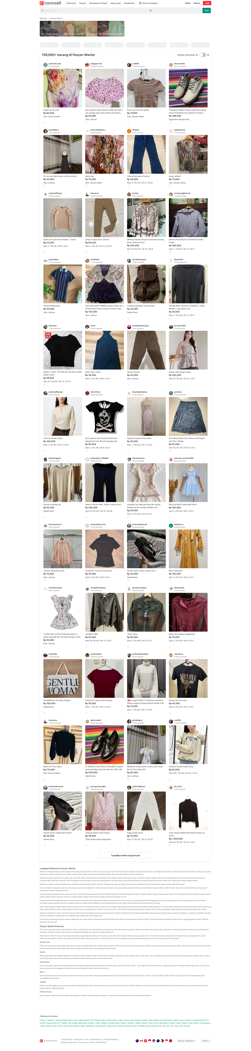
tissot (134, 1026)
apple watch (84, 1020)
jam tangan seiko (98, 1020)
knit (159, 1026)
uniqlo (64, 1023)
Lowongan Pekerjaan (110, 1039)
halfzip (130, 1023)
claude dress (114, 1023)
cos (156, 1023)
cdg (82, 1026)
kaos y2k (178, 1026)
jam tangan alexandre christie (81, 1023)
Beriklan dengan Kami (69, 1042)
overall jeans (205, 1023)
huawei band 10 (53, 1023)
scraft (42, 1023)
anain (178, 1023)
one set (166, 1026)
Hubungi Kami (78, 1039)
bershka (141, 1026)
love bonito (74, 1026)
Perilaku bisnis (101, 1042)
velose (138, 1023)
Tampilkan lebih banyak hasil (125, 855)
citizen (42, 1020)
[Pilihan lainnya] (44, 123)
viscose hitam (61, 1020)
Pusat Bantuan (66, 1039)
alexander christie (166, 1023)
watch (176, 1020)
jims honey (135, 1020)
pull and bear (166, 1020)
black (144, 1023)
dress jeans (112, 1020)
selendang (90, 1026)
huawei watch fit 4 (200, 1020)
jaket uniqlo (46, 1026)
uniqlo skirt (111, 1026)
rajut (120, 1020)
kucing (187, 1026)
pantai (127, 1020)
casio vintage (101, 1023)
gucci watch (185, 1020)
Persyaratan (83, 1042)
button (145, 1020)
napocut (50, 1020)
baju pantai (151, 1026)
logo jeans (100, 1026)
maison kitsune (124, 1026)
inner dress (63, 1026)
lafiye (184, 1023)
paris (54, 1026)
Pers (87, 1039)
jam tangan (154, 1020)
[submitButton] (206, 10)
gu (172, 1026)
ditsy (151, 1023)
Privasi (91, 1042)
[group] (125, 29)
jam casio (73, 1020)
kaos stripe (193, 1023)
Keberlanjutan (95, 1039)
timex (123, 1023)
